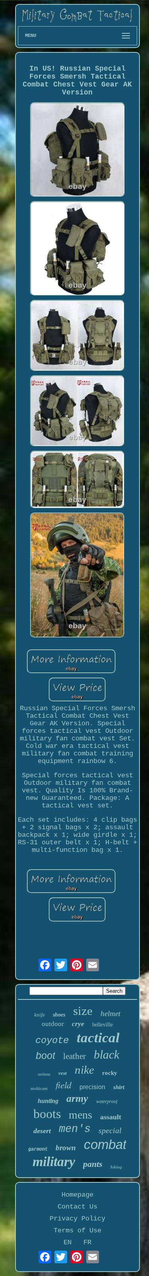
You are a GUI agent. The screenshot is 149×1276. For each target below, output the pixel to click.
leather (74, 1056)
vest (62, 1073)
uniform (44, 1074)
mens (80, 1115)
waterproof (106, 1101)
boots (47, 1114)
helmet (110, 1013)
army (77, 1098)
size (83, 1011)
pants (93, 1164)
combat (105, 1144)
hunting (48, 1100)
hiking (116, 1167)
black (106, 1054)
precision (92, 1087)
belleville (102, 1025)
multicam (39, 1088)
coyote (52, 1040)
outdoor (53, 1024)
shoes (59, 1015)
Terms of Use (77, 1230)
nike (84, 1069)
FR (87, 1242)
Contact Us (77, 1207)
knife (39, 1015)
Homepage (77, 1195)
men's (75, 1129)
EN (68, 1242)
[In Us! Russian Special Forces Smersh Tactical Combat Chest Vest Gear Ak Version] (77, 150)
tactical (98, 1037)
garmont (38, 1149)
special (110, 1130)
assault (110, 1117)
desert (42, 1131)
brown (66, 1147)
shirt (118, 1087)
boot (45, 1055)
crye (78, 1024)
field (64, 1084)
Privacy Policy (77, 1218)
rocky (109, 1073)
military (54, 1161)
